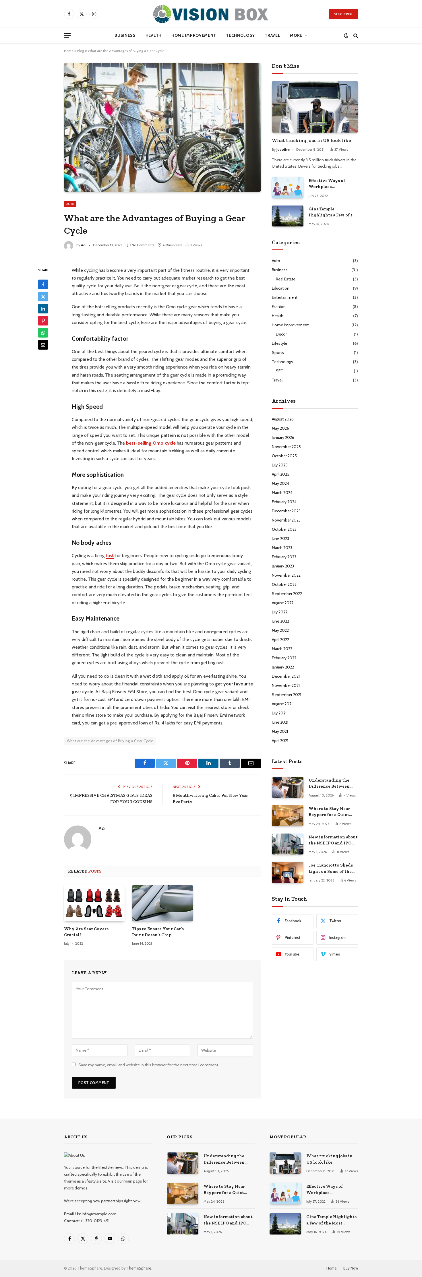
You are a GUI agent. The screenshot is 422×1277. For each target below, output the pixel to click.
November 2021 (286, 685)
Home (68, 51)
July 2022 (279, 612)
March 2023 (282, 547)
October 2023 (284, 529)
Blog (80, 51)
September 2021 (286, 694)
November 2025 (286, 446)
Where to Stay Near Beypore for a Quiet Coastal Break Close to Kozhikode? (332, 812)
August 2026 (283, 419)
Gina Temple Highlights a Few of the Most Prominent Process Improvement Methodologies (333, 212)
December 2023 (286, 510)
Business (125, 35)
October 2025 (284, 455)
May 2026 (280, 428)
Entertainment (284, 297)
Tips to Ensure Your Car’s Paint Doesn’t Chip (158, 931)
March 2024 (282, 492)
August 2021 (282, 703)
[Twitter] (43, 296)
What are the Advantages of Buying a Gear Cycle (110, 741)
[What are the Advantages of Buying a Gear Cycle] (162, 127)
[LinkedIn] (43, 308)
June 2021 (280, 722)
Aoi (102, 828)
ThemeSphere (139, 1268)
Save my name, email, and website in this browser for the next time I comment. (148, 1064)
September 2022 (287, 593)
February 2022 (284, 657)
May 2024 (280, 483)
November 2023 (286, 520)
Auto (70, 204)
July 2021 (279, 713)
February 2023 (284, 556)
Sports (278, 352)
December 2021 (286, 676)
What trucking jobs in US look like (311, 140)
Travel (272, 35)
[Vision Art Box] (211, 14)
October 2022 (284, 584)
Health (154, 35)
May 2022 (280, 630)
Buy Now (350, 1268)
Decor (281, 334)
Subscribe (343, 14)
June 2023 (280, 538)
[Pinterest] (43, 320)
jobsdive (283, 149)
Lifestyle (279, 343)
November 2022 (286, 575)
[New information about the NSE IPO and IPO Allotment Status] (287, 844)
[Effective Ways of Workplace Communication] (287, 187)
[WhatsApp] (43, 333)
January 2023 (283, 566)
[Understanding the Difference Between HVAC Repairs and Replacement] (287, 787)
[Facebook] (43, 284)
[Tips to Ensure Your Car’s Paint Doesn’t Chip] (162, 903)
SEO (280, 370)
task (110, 555)
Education (280, 288)
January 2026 (283, 437)
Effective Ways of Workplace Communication (327, 184)
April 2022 (280, 639)
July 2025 (280, 465)
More (296, 35)
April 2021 (280, 740)
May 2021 (280, 731)
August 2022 (282, 602)
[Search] (355, 35)
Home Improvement (193, 35)
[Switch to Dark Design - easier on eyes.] (346, 35)
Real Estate (285, 279)
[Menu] (67, 35)
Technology (240, 35)
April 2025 (280, 474)
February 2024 (284, 501)
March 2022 (282, 648)
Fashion (279, 306)
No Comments (143, 245)
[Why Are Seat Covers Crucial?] (94, 903)
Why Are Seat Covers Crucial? (86, 931)
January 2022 (283, 667)
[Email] (43, 345)
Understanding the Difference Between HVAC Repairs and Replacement (329, 784)
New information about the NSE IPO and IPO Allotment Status (333, 840)
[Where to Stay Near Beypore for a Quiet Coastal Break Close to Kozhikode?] (287, 815)
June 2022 (280, 621)
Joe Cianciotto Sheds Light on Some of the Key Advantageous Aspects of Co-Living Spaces (331, 869)
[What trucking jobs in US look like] (315, 107)
